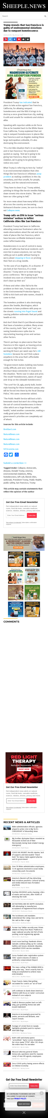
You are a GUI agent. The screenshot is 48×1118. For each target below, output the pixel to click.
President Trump (20, 480)
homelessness (9, 477)
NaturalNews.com (11, 434)
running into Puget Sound (25, 311)
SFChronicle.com (10, 449)
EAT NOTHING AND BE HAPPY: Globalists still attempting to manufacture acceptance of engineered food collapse (28, 906)
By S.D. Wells (25, 862)
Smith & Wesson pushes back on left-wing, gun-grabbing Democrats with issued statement (27, 1004)
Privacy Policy (20, 1099)
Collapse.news (13, 210)
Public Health (35, 480)
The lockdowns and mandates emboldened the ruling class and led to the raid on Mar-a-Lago (27, 918)
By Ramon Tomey (26, 834)
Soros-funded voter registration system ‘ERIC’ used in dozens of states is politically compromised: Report (27, 957)
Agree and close (24, 1104)
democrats (31, 468)
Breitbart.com (9, 429)
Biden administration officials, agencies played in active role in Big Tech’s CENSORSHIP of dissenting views (27, 829)
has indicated (25, 102)
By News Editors (26, 873)
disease (6, 471)
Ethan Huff (19, 35)
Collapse (21, 468)
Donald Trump (17, 471)
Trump (32, 483)
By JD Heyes (25, 848)
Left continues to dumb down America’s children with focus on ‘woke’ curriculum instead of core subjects (28, 993)
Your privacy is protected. (13, 522)
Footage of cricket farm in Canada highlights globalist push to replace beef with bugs (26, 1028)
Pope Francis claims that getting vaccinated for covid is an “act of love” (27, 982)
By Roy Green (25, 1068)
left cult (20, 477)
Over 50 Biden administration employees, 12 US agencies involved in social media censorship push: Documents (28, 868)
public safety (9, 483)
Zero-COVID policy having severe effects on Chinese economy (28, 1065)
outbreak (7, 480)
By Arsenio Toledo (26, 911)
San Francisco (22, 483)
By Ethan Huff (25, 986)
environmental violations (14, 474)
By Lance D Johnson (27, 899)
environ (28, 471)
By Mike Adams (25, 976)
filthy (29, 474)
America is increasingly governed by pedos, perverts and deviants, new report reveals (26, 1016)
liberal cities (30, 477)
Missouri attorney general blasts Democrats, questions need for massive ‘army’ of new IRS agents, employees (27, 1054)
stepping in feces (23, 258)
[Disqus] (24, 656)
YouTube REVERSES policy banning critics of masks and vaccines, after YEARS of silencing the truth (28, 894)
